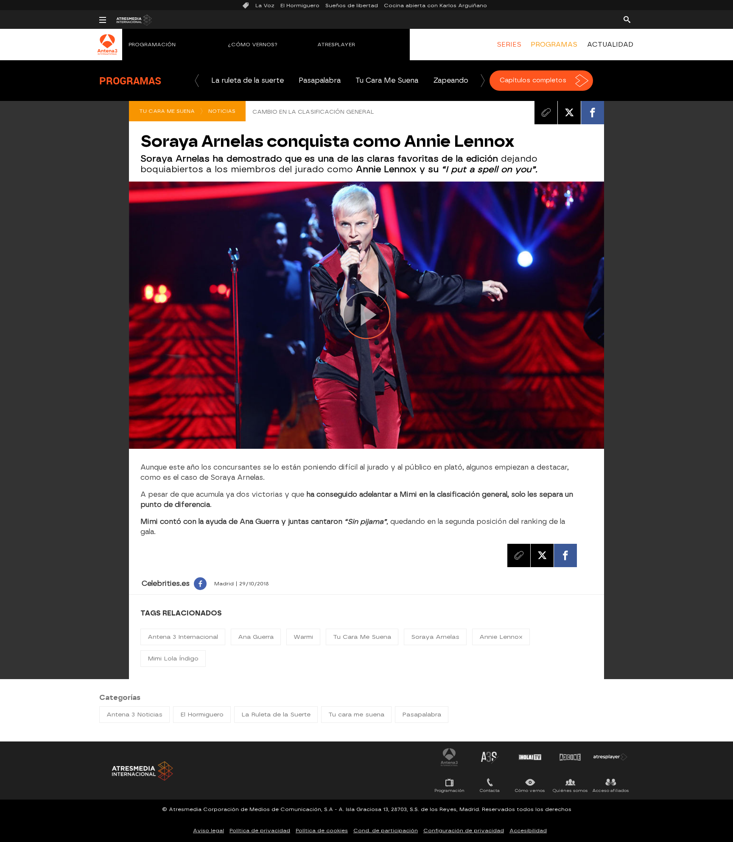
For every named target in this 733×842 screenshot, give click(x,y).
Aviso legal (208, 831)
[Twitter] (569, 112)
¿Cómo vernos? (252, 45)
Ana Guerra (256, 637)
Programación (152, 45)
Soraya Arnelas (435, 637)
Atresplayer (336, 45)
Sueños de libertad (351, 5)
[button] (197, 81)
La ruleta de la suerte (247, 80)
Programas (130, 80)
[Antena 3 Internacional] (108, 50)
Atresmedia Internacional (142, 771)
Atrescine (570, 757)
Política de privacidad (259, 831)
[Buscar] (627, 19)
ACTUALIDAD (610, 44)
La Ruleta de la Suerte (276, 714)
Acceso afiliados (610, 790)
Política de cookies (322, 831)
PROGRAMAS (554, 44)
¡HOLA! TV (530, 757)
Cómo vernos (530, 790)
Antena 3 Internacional (183, 637)
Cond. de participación (385, 831)
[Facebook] (592, 112)
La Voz (264, 5)
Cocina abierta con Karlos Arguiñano (435, 5)
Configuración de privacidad (463, 831)
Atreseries (489, 757)
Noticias (221, 111)
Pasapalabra (320, 80)
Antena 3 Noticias (134, 714)
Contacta (490, 790)
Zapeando (450, 80)
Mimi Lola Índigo (173, 658)
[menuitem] (509, 44)
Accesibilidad (528, 831)
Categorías (119, 698)
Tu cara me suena (356, 714)
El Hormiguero (299, 5)
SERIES (509, 44)
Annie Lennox (501, 637)
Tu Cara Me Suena (386, 80)
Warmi (303, 637)
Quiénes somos (570, 790)
